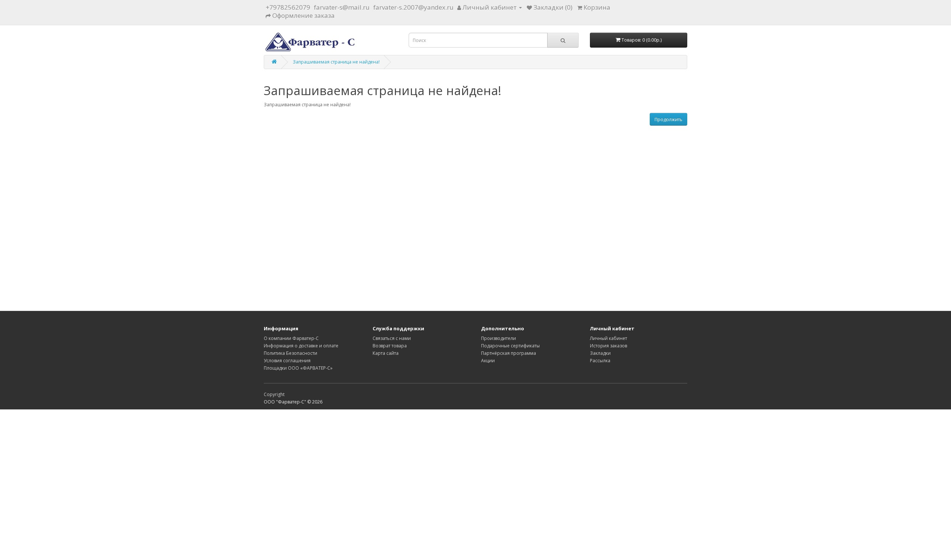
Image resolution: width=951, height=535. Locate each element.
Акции (488, 360)
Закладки (600, 353)
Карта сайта (386, 353)
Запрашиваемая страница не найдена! (336, 62)
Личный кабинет (608, 338)
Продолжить (668, 119)
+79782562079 (288, 7)
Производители (498, 338)
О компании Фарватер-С (291, 338)
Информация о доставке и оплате (301, 346)
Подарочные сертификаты (510, 346)
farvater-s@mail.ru (342, 7)
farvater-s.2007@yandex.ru (413, 7)
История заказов (608, 346)
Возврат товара (390, 346)
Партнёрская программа (508, 353)
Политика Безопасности (290, 353)
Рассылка (600, 360)
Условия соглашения (287, 360)
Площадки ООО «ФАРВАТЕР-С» (298, 368)
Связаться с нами (392, 338)
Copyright (274, 394)
